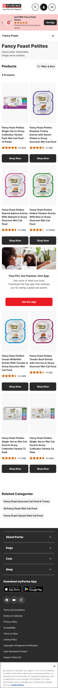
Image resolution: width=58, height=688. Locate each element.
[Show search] (35, 7)
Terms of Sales (11, 633)
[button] (15, 158)
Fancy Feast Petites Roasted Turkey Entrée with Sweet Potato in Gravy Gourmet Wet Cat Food (43, 134)
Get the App (29, 301)
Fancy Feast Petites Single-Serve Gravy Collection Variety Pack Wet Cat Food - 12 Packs (13, 134)
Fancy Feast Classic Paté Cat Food (23, 515)
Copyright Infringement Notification (21, 645)
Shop (9, 569)
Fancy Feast (10, 35)
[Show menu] (52, 7)
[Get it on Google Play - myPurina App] (33, 589)
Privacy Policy (10, 621)
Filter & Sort (48, 66)
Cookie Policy (17, 685)
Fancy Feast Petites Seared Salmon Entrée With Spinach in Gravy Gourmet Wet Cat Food (15, 216)
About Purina (14, 537)
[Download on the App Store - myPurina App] (12, 589)
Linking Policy (10, 639)
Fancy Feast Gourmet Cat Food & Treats (27, 501)
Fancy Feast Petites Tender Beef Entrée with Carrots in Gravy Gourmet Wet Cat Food (43, 361)
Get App (50, 22)
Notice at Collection (13, 616)
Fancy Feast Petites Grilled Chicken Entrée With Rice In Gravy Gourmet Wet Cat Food (43, 216)
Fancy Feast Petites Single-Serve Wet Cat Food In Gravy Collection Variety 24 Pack (42, 445)
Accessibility (10, 627)
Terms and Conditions (14, 610)
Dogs (9, 547)
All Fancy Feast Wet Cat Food (20, 508)
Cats (9, 558)
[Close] (2, 22)
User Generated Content (15, 651)
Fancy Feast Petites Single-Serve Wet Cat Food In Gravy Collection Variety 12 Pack (14, 445)
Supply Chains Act (12, 657)
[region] (29, 675)
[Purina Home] (17, 7)
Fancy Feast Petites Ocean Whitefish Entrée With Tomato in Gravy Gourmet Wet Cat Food (15, 362)
